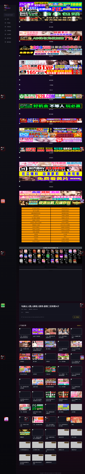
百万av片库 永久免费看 (65, 225)
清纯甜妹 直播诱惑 (36, 241)
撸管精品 (9, 42)
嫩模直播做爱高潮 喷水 (35, 213)
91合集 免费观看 (65, 220)
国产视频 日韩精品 (36, 208)
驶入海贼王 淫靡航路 (36, 217)
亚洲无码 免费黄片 (36, 227)
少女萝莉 (9, 34)
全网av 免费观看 (36, 232)
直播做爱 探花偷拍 (65, 210)
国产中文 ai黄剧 (36, 210)
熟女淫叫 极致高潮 (65, 232)
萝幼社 (65, 236)
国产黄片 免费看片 (65, 222)
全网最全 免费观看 (65, 215)
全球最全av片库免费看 (65, 229)
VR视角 (8, 23)
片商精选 (9, 30)
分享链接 (77, 317)
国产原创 (9, 38)
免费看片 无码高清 (36, 220)
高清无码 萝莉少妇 (65, 208)
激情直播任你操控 (65, 213)
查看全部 (79, 325)
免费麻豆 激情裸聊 (36, 229)
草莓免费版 (36, 236)
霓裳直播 (36, 234)
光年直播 (65, 234)
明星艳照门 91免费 (36, 225)
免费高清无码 (36, 215)
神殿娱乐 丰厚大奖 (65, 217)
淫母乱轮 (36, 239)
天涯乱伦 (9, 26)
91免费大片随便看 (65, 239)
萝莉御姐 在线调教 (65, 241)
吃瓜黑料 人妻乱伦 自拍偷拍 (35, 222)
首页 (8, 19)
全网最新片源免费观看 (65, 227)
